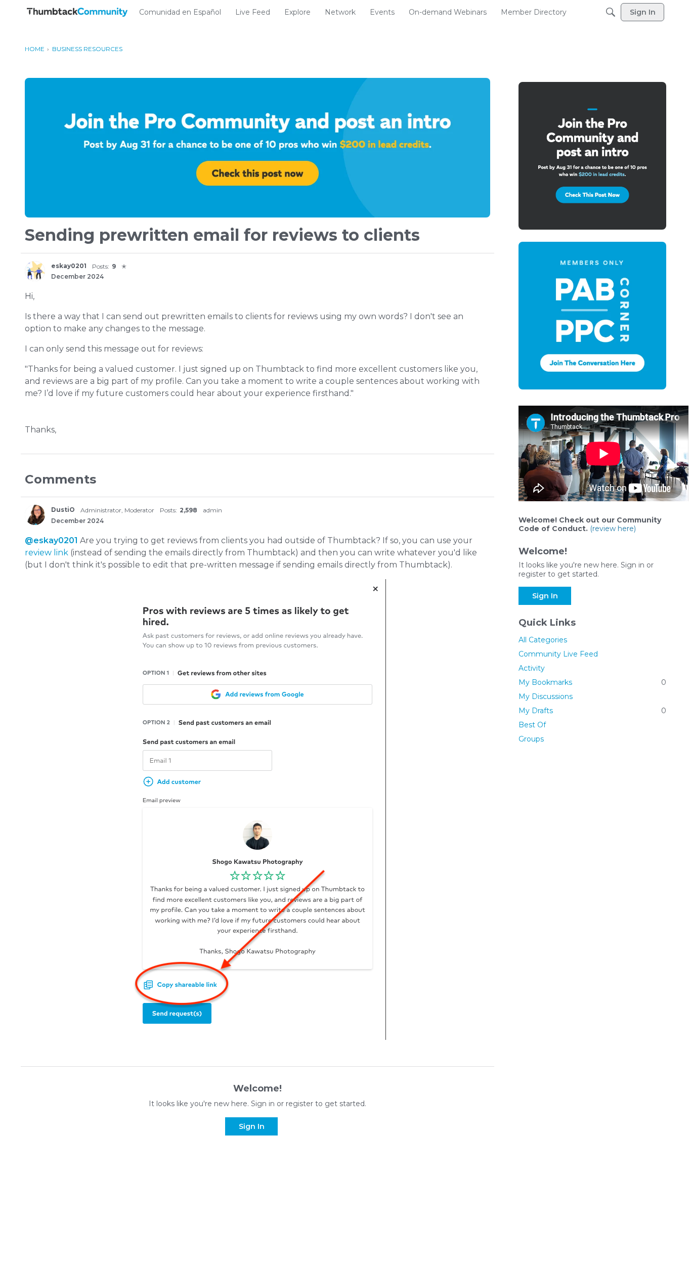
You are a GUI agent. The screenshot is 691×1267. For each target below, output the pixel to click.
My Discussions (546, 696)
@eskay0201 (51, 540)
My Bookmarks (592, 682)
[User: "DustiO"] (35, 515)
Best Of (532, 724)
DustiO (63, 509)
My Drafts (592, 710)
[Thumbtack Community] (77, 12)
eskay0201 (69, 266)
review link (46, 552)
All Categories (543, 639)
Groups (531, 739)
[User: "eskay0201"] (35, 271)
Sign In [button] (252, 1126)
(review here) (613, 528)
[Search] (610, 12)
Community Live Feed (558, 654)
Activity (532, 668)
